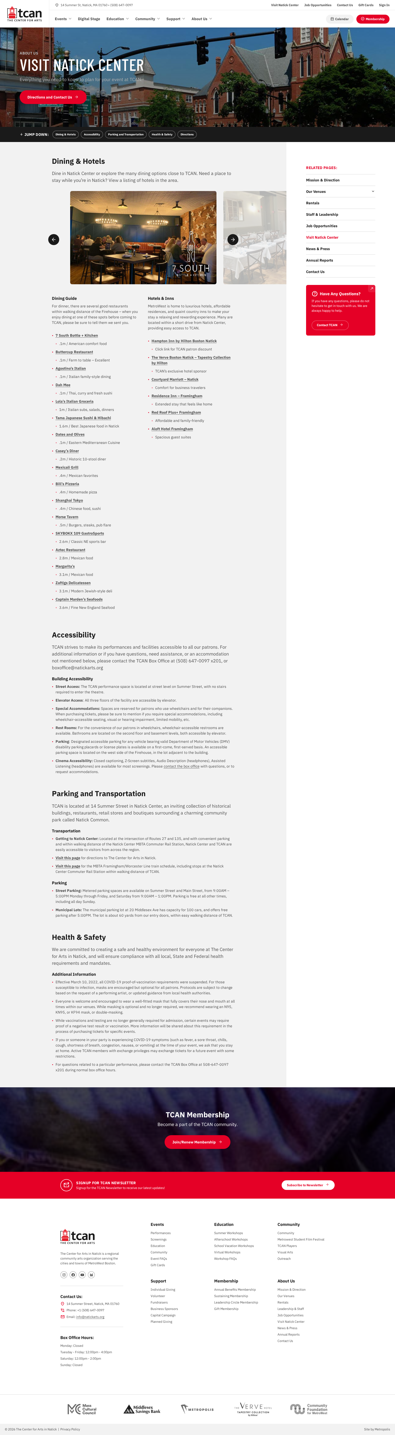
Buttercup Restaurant (74, 352)
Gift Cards (158, 1265)
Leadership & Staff (291, 1309)
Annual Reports (319, 260)
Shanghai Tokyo (69, 500)
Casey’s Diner (67, 450)
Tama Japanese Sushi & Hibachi (83, 417)
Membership (226, 1281)
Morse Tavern (67, 516)
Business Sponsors (164, 1309)
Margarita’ (64, 566)
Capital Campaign (163, 1315)
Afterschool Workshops (231, 1239)
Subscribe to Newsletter (305, 1185)
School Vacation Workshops (234, 1246)
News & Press (318, 248)
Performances (161, 1233)
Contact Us (315, 271)
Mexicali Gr (65, 467)
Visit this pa (66, 858)
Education (158, 1246)
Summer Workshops (228, 1233)
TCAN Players (287, 1246)
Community (159, 1252)
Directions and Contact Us (49, 97)
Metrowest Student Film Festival (301, 1239)
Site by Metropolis (377, 1429)
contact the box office (182, 766)
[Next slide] (232, 239)
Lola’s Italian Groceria (74, 401)
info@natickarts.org (90, 1317)
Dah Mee (63, 385)
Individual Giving (163, 1289)
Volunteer (158, 1296)
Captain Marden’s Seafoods (79, 599)
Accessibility (92, 134)
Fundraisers (159, 1302)
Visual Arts (285, 1252)
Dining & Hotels (66, 134)
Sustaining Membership (231, 1296)
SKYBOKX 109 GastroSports (80, 533)
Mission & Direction (323, 180)
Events (157, 1224)
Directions (187, 134)
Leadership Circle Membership (236, 1302)
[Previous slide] (53, 239)
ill (76, 467)
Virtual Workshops (227, 1252)
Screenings (159, 1239)
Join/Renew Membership (194, 1142)
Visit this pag (67, 866)
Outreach (284, 1259)
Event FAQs (159, 1259)
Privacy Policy (70, 1429)
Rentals (312, 203)
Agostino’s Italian (71, 368)
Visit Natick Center (322, 237)
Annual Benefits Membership (235, 1289)
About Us (286, 1281)
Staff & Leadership (322, 214)
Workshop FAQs (225, 1259)
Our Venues (316, 191)
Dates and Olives (70, 434)
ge (78, 858)
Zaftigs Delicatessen (73, 582)
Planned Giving (161, 1322)
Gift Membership (226, 1309)
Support (158, 1281)
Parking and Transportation (126, 134)
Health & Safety (162, 134)
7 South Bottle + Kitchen (77, 335)
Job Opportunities (321, 226)
